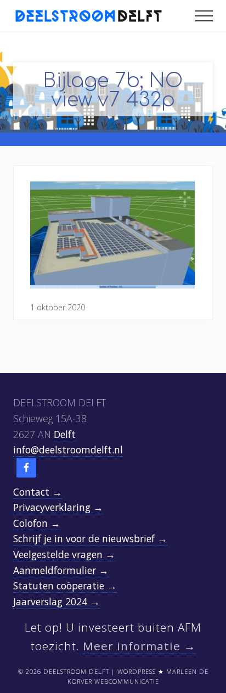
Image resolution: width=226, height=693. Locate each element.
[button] (204, 16)
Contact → (37, 491)
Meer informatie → (139, 646)
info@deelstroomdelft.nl (68, 449)
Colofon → (36, 523)
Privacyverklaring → (58, 507)
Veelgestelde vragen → (64, 554)
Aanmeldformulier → (61, 570)
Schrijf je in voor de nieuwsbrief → (90, 538)
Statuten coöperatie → (65, 585)
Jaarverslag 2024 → (56, 601)
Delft (65, 434)
